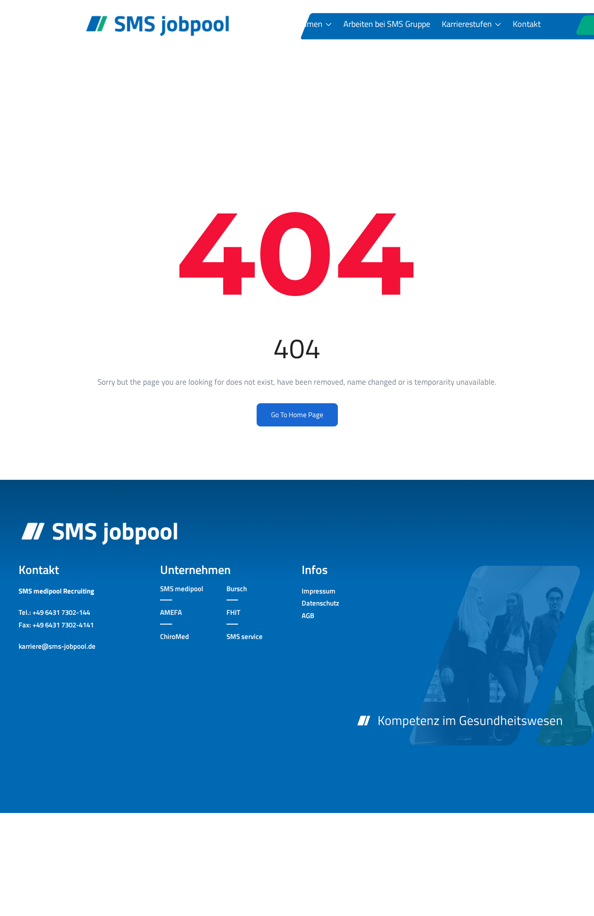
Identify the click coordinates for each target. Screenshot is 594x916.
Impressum (319, 591)
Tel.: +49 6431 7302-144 (54, 612)
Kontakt (527, 24)
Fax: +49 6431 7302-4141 (56, 624)
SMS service (244, 636)
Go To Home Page (297, 414)
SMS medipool (181, 588)
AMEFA (171, 612)
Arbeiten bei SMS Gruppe (386, 24)
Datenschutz (320, 603)
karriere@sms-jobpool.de (57, 646)
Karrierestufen (468, 24)
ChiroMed (174, 636)
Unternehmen (298, 24)
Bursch (236, 588)
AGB (308, 615)
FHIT (233, 612)
